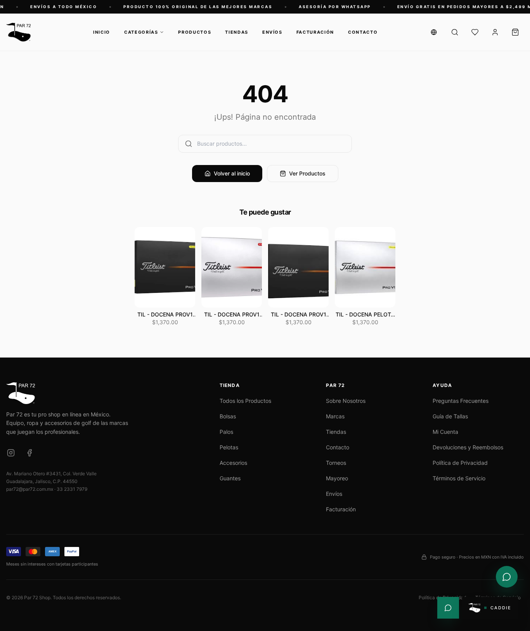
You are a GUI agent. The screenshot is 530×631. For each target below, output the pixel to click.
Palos (226, 431)
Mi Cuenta (445, 431)
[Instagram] (10, 452)
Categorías (141, 32)
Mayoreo (337, 478)
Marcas (335, 416)
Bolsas (228, 416)
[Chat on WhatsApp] (507, 577)
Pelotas (229, 447)
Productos (194, 32)
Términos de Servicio (459, 478)
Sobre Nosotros (345, 400)
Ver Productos (307, 173)
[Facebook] (29, 452)
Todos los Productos (245, 400)
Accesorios (233, 462)
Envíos (272, 32)
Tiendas (236, 32)
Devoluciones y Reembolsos (468, 447)
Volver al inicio (232, 173)
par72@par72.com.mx (29, 489)
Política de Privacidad (460, 462)
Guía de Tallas (450, 416)
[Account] (495, 32)
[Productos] (454, 32)
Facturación (315, 32)
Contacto (363, 32)
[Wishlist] (474, 32)
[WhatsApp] (448, 608)
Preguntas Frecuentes (460, 400)
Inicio (101, 32)
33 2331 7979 (72, 489)
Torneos (336, 462)
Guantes (230, 478)
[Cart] (515, 32)
